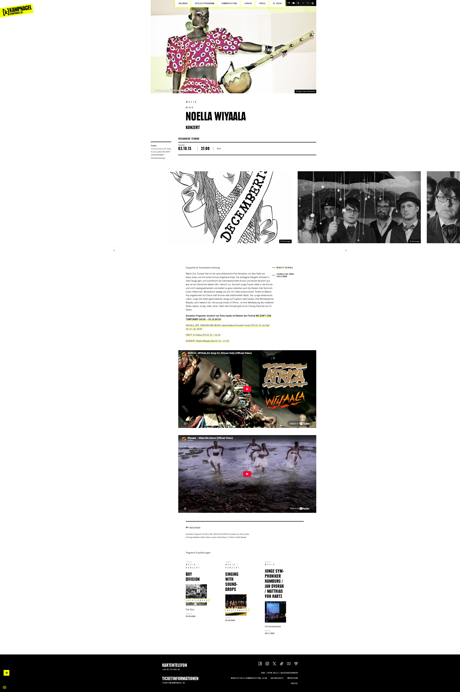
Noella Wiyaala (194, 528)
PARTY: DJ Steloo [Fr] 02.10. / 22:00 (203, 335)
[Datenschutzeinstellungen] (4, 687)
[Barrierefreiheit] (293, 3)
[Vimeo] (296, 663)
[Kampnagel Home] (17, 9)
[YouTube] (289, 663)
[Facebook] (260, 663)
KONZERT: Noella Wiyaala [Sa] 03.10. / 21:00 (207, 341)
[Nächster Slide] (346, 250)
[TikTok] (281, 663)
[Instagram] (267, 663)
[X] (274, 663)
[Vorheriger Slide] (114, 250)
